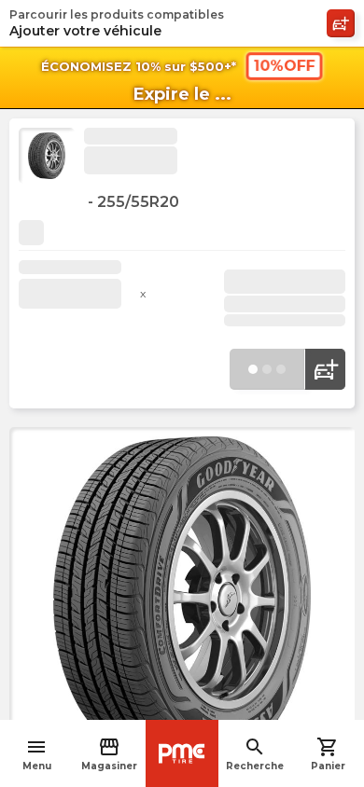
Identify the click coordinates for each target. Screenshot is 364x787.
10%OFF (284, 66)
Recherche (255, 754)
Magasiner (109, 754)
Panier (328, 754)
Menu (36, 754)
